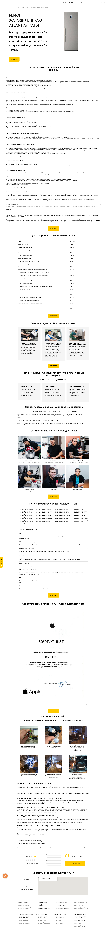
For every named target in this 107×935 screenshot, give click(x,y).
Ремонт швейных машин (43, 907)
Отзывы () (1, 561)
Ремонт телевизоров (24, 916)
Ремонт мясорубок (60, 905)
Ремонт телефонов (23, 917)
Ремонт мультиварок (61, 907)
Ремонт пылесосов (42, 902)
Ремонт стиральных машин (80, 916)
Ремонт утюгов (41, 905)
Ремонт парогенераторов (44, 908)
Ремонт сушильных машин (80, 917)
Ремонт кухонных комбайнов (62, 908)
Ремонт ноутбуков (23, 902)
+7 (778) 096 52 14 (95, 2)
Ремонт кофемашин (60, 904)
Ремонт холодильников (30, 7)
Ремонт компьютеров (24, 904)
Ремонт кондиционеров (79, 920)
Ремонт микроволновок (61, 902)
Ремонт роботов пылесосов (44, 904)
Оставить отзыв (75, 863)
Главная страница (21, 7)
